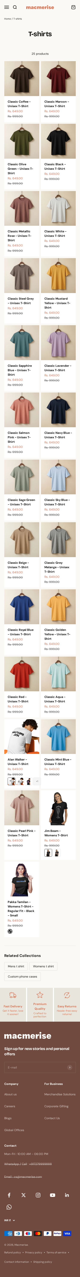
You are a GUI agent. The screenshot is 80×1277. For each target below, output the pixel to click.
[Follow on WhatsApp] (9, 1207)
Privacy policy (33, 1252)
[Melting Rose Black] (28, 781)
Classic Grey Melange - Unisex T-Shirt (56, 567)
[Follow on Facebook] (9, 1195)
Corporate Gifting (56, 1106)
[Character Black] (57, 853)
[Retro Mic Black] (48, 853)
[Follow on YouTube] (52, 1195)
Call (24, 1164)
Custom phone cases (22, 976)
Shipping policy (42, 1262)
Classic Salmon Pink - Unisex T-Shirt (19, 437)
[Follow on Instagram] (38, 1195)
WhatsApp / (12, 1164)
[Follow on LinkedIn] (67, 1195)
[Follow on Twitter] (23, 1195)
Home (7, 18)
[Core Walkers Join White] (11, 781)
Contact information (16, 1262)
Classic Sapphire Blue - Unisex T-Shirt (20, 370)
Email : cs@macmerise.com (23, 1177)
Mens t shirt (16, 966)
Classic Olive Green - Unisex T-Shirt (20, 168)
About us (10, 1094)
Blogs (8, 1118)
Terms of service (56, 1252)
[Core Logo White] (20, 781)
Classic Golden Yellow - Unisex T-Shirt (57, 634)
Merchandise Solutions (60, 1094)
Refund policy (12, 1252)
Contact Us (52, 1118)
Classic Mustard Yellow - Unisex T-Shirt (57, 303)
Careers (9, 1106)
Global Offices (14, 1130)
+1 (37, 781)
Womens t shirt (43, 966)
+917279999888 (40, 1164)
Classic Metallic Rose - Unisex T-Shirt (19, 235)
